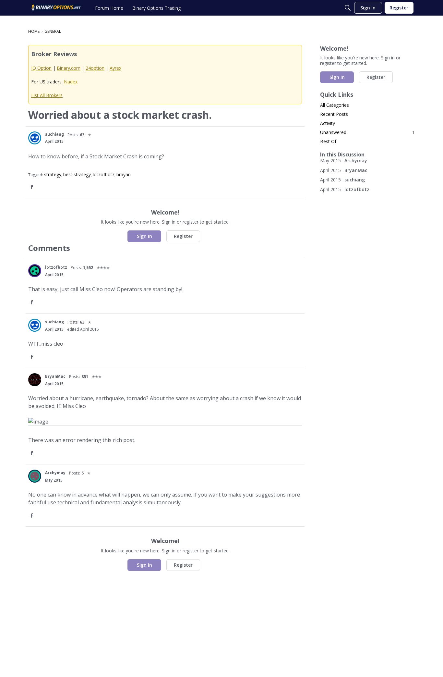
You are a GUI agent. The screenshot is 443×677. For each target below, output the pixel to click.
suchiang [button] (54, 134)
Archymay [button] (55, 472)
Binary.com (68, 68)
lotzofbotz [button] (56, 267)
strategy (52, 174)
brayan (123, 174)
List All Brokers (47, 95)
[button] (34, 137)
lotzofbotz (103, 174)
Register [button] (183, 236)
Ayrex (115, 68)
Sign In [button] (144, 236)
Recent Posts (334, 114)
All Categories (334, 105)
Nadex (71, 82)
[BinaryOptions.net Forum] (56, 8)
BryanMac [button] (55, 376)
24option (95, 68)
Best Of (328, 141)
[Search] (347, 8)
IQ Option (41, 68)
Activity (327, 123)
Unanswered (367, 132)
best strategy (77, 174)
